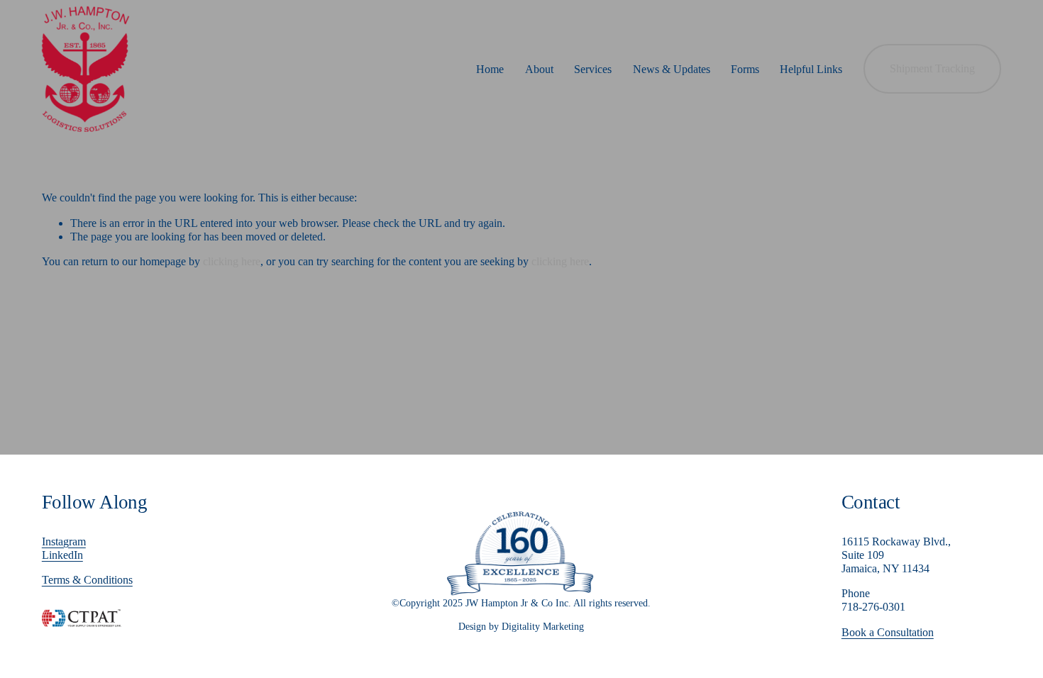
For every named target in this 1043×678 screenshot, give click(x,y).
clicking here (231, 261)
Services (593, 69)
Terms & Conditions (87, 580)
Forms (745, 69)
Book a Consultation (887, 632)
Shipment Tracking (932, 68)
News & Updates (671, 69)
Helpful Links (811, 69)
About (539, 69)
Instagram (64, 541)
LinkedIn (62, 555)
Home (490, 69)
